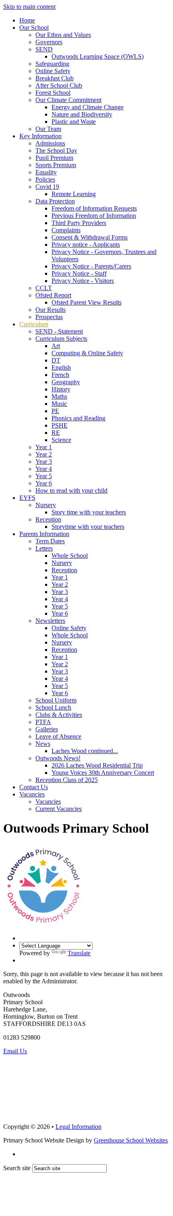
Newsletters (50, 620)
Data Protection (55, 201)
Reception (48, 519)
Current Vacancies (58, 808)
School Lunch (53, 707)
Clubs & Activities (58, 714)
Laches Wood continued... (84, 750)
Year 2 (43, 454)
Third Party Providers (78, 222)
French (60, 374)
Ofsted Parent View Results (86, 302)
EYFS (27, 497)
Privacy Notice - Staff (79, 273)
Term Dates (50, 541)
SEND (44, 49)
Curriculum (33, 324)
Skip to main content (29, 6)
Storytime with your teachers (87, 526)
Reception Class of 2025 (66, 779)
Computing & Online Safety (87, 353)
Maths (59, 396)
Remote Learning (73, 193)
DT (55, 360)
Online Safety (52, 71)
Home (27, 20)
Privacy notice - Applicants (85, 244)
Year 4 (43, 468)
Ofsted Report (53, 295)
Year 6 (43, 483)
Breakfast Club (54, 78)
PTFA (43, 722)
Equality (46, 172)
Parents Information (44, 533)
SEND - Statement (59, 331)
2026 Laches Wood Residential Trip (97, 765)
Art (55, 345)
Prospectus (49, 316)
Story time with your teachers (88, 512)
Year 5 (43, 476)
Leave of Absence (58, 736)
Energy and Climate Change (87, 107)
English (61, 367)
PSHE (59, 425)
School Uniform (55, 700)
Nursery (45, 505)
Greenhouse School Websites (131, 1140)
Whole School (69, 555)
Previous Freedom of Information (93, 215)
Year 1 (43, 447)
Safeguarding (52, 63)
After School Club (58, 85)
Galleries (46, 729)
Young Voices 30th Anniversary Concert (102, 772)
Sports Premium (55, 165)
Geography (65, 382)
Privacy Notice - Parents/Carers (91, 266)
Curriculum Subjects (61, 338)
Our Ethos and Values (63, 34)
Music (59, 403)
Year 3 (43, 461)
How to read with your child (71, 490)
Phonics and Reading (78, 418)
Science (61, 439)
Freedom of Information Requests (94, 208)
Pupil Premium (54, 157)
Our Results (50, 309)
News (42, 743)
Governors (48, 42)
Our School (34, 27)
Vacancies (32, 794)
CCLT (43, 288)
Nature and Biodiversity (81, 114)
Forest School (52, 92)
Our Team (48, 128)
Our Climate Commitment (68, 99)
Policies (45, 179)
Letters (44, 548)
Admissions (50, 143)
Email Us (15, 1051)
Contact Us (33, 787)
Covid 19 (47, 186)
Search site (17, 1168)
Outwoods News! (57, 758)
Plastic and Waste (73, 121)
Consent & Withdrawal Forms (89, 237)
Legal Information (78, 1126)
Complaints (65, 230)
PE (55, 410)
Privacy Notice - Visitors (82, 280)
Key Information (40, 136)
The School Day (56, 150)
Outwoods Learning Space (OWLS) (97, 56)
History (60, 389)
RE (55, 432)
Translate (79, 953)
